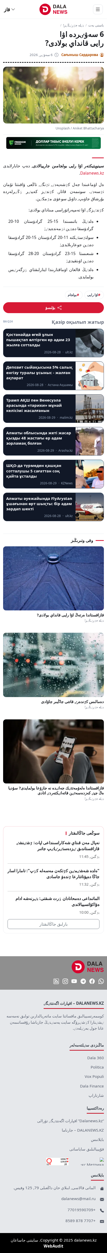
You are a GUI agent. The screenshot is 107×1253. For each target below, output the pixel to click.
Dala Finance (92, 1086)
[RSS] (56, 981)
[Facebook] (92, 981)
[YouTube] (74, 981)
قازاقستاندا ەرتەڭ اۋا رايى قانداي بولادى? (70, 614)
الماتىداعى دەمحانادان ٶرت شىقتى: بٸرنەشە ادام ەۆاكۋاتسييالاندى (57, 901)
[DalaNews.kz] (88, 966)
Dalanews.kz (92, 173)
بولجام (72, 294)
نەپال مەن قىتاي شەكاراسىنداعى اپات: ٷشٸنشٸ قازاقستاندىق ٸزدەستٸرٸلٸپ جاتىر (57, 845)
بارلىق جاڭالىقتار (53, 924)
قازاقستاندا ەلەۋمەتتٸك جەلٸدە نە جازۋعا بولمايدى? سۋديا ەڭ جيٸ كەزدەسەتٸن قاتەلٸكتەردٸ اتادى (56, 790)
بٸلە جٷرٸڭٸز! (73, 25)
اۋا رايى (92, 294)
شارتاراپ (96, 1095)
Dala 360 (95, 1057)
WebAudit (53, 1246)
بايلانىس (97, 1139)
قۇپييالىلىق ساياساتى (86, 1149)
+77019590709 (82, 1209)
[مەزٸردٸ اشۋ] (98, 9)
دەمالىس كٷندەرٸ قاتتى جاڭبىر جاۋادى (72, 701)
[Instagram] (65, 981)
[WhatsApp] (101, 981)
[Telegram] (83, 981)
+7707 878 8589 (80, 1220)
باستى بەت (96, 25)
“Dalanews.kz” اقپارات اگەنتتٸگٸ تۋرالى (70, 1120)
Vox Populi (94, 1076)
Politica (97, 1067)
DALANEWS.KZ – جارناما (83, 1130)
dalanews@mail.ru (78, 1198)
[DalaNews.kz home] (53, 9)
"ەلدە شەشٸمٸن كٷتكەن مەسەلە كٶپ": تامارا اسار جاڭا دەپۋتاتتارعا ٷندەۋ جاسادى (53, 873)
